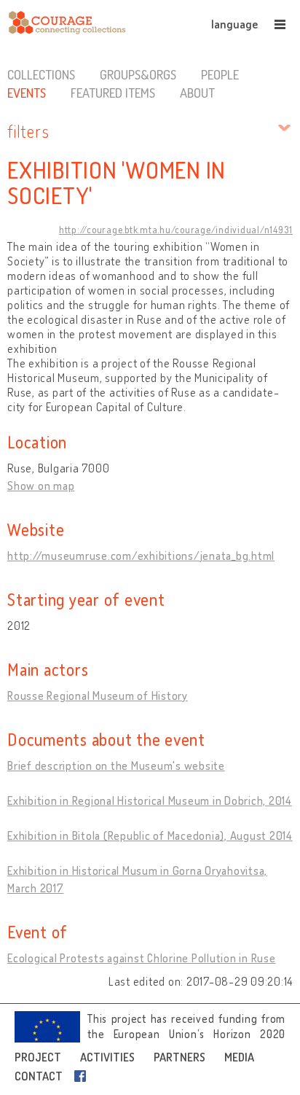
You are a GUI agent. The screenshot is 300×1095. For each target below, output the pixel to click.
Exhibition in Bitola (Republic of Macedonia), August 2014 (150, 835)
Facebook (83, 1076)
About (197, 93)
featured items (113, 93)
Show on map (40, 485)
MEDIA (239, 1057)
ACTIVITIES (107, 1057)
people (220, 74)
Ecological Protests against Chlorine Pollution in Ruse (141, 958)
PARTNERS (179, 1057)
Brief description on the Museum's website (116, 765)
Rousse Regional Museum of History (97, 695)
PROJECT (38, 1057)
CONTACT (39, 1076)
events (26, 93)
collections (41, 74)
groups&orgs (138, 74)
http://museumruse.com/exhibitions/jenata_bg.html (141, 555)
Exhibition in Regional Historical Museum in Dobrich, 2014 (149, 800)
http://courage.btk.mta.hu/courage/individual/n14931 (176, 229)
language (234, 24)
